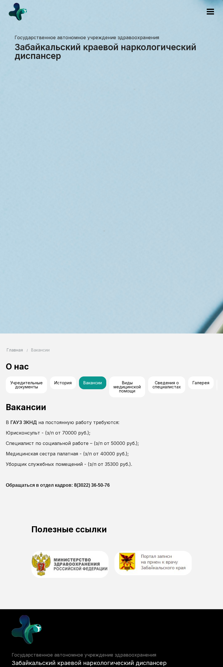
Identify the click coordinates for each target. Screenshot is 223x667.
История (63, 382)
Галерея (201, 382)
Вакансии (92, 382)
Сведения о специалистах (166, 384)
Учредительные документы (26, 384)
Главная (15, 349)
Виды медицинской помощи (127, 386)
